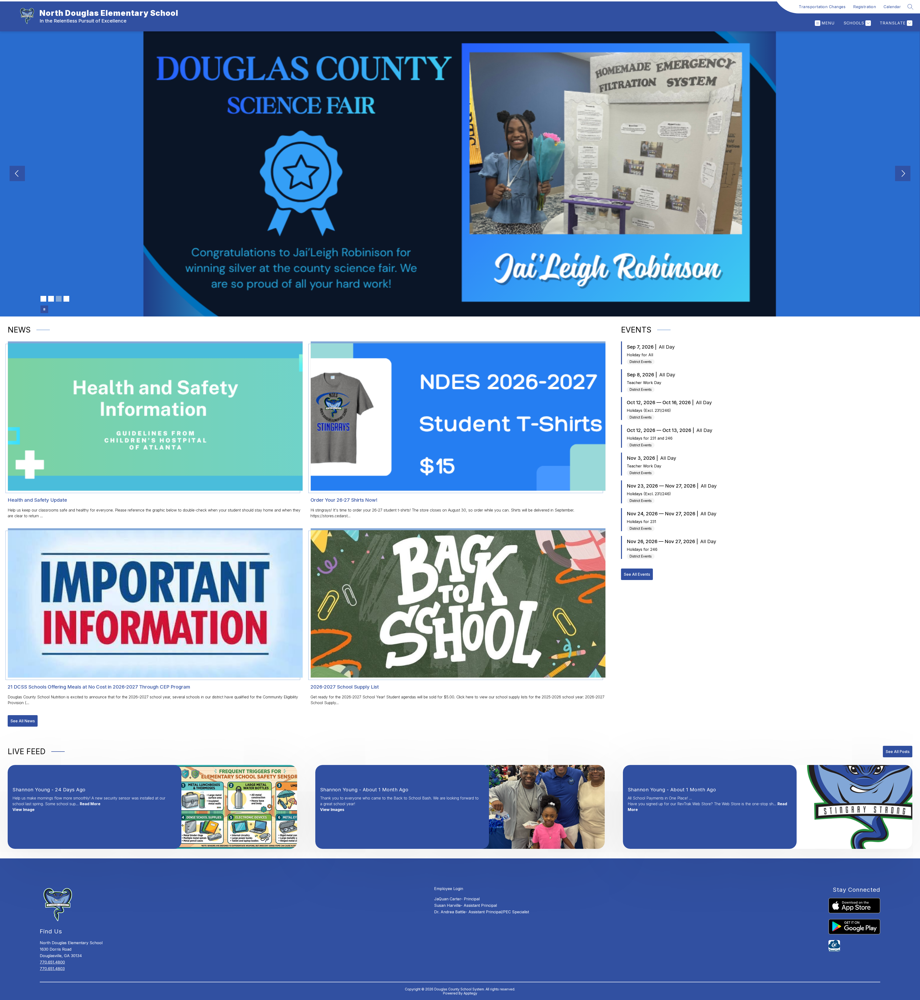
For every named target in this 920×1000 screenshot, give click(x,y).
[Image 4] (66, 299)
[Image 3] (59, 299)
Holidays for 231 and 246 (650, 438)
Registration (864, 6)
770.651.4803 (52, 968)
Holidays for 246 (642, 549)
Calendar (892, 6)
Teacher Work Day (644, 382)
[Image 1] (43, 299)
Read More (90, 803)
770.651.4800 (52, 962)
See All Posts (897, 751)
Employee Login (448, 888)
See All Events (637, 574)
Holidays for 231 (641, 521)
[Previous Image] (17, 174)
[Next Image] (902, 174)
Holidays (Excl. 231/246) (649, 410)
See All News (23, 720)
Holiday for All (640, 354)
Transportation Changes (822, 6)
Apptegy (470, 993)
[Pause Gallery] (44, 309)
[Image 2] (51, 299)
